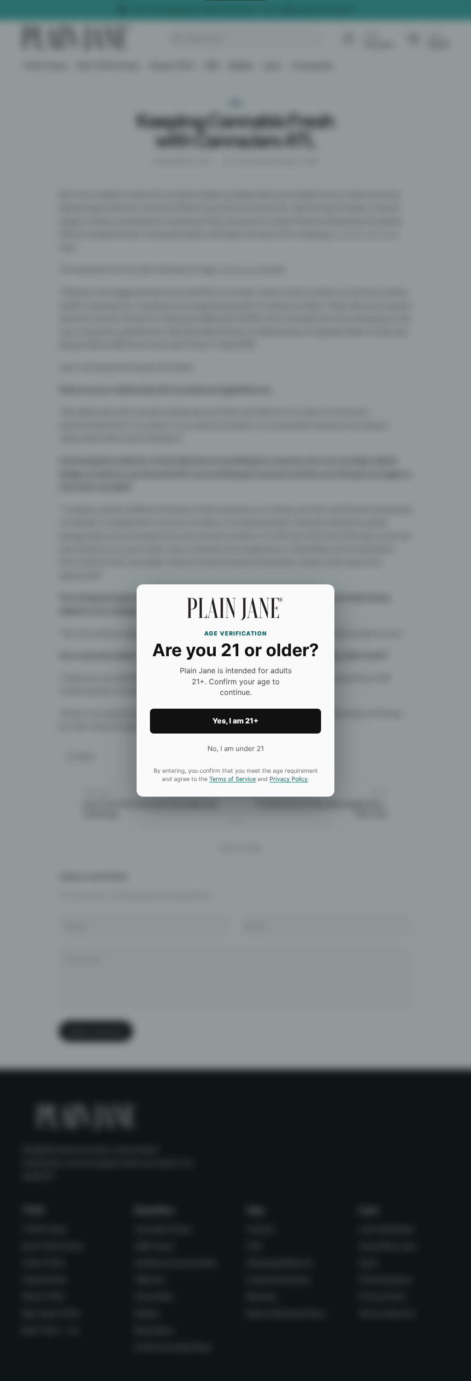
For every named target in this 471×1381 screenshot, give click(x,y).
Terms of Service (232, 778)
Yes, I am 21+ (235, 720)
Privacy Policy (289, 778)
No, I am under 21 (235, 748)
